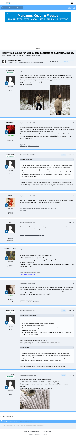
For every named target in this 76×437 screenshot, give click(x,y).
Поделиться (54, 61)
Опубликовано (27, 71)
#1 (73, 71)
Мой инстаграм (23, 146)
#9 (73, 375)
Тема (26, 431)
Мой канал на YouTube (33, 146)
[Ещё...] (70, 71)
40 (11, 90)
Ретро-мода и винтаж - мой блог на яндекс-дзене (32, 235)
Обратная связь (35, 431)
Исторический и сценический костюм (31, 62)
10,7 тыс (11, 139)
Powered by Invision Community (38, 434)
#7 (73, 283)
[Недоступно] (34, 100)
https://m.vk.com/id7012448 (31, 301)
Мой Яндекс (23, 210)
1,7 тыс (11, 238)
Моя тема (22, 144)
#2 (73, 122)
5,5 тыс (11, 212)
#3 (73, 154)
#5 (73, 222)
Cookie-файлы (47, 431)
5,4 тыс (11, 299)
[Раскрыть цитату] (21, 159)
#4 (73, 195)
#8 (73, 310)
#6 (73, 249)
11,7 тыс (11, 265)
